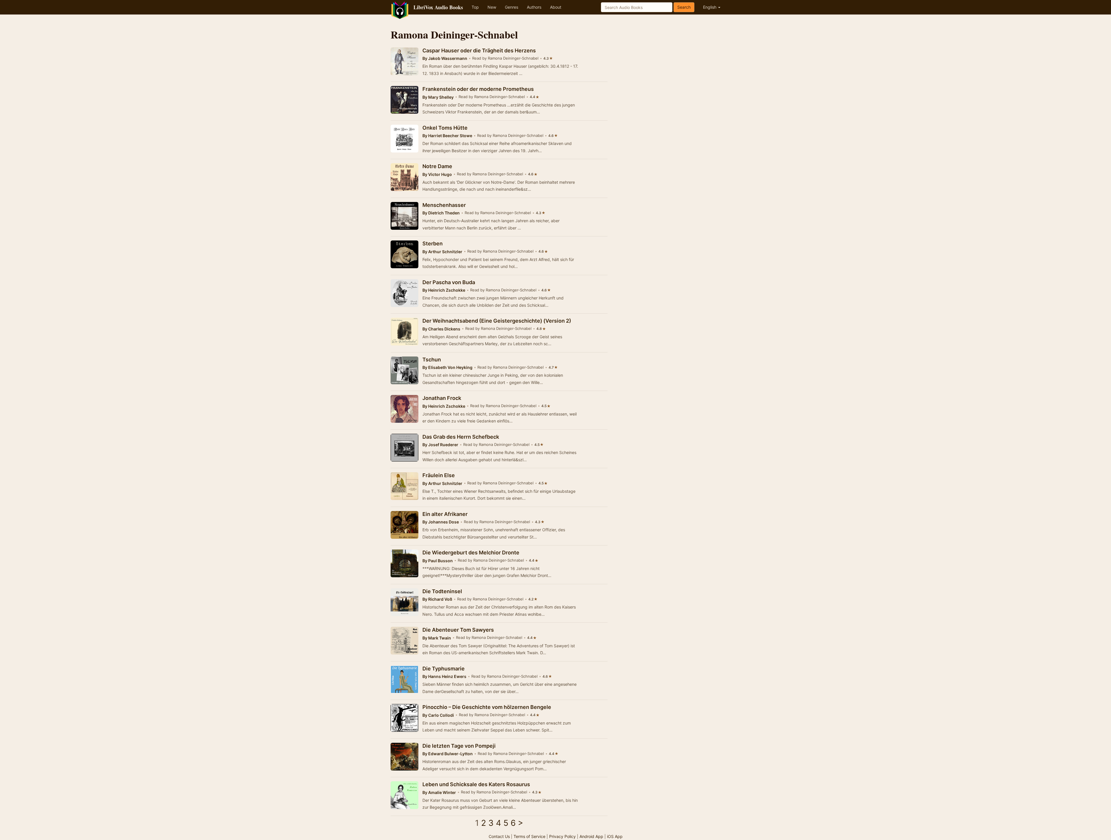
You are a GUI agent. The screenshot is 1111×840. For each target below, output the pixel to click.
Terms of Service (529, 836)
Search (684, 7)
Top (475, 7)
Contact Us (499, 836)
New (492, 7)
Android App (591, 836)
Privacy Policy (562, 836)
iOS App (615, 836)
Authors (534, 7)
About (555, 7)
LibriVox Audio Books (438, 7)
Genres (511, 7)
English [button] (710, 7)
